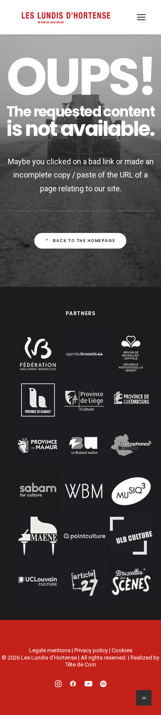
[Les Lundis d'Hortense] (65, 17)
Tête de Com (80, 664)
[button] (141, 17)
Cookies (122, 650)
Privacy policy (91, 650)
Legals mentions (49, 650)
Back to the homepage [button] (84, 241)
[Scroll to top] (144, 697)
